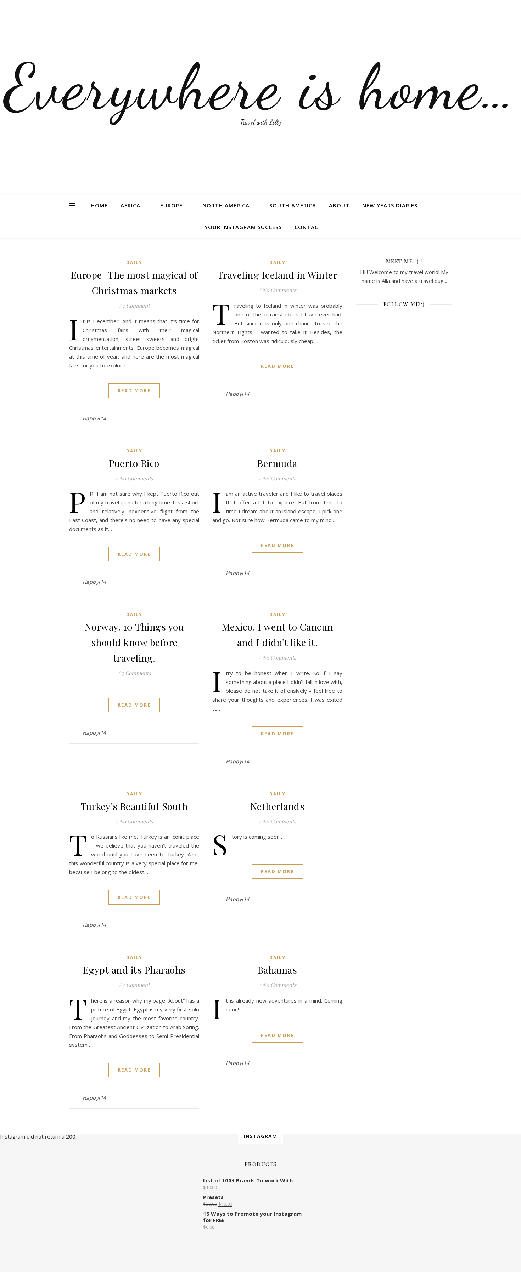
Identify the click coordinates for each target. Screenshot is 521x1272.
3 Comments (136, 673)
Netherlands (277, 806)
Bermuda (277, 463)
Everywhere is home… (260, 86)
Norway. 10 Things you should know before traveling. (134, 642)
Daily (134, 262)
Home (99, 205)
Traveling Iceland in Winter (277, 274)
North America (226, 205)
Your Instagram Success (243, 226)
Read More (134, 390)
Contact (308, 226)
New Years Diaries (390, 205)
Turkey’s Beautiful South (134, 806)
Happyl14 (94, 418)
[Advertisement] (404, 453)
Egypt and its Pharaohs (134, 969)
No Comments (279, 289)
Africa (130, 205)
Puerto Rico (134, 463)
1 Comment (136, 305)
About (339, 205)
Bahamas (277, 969)
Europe (171, 205)
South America (292, 205)
